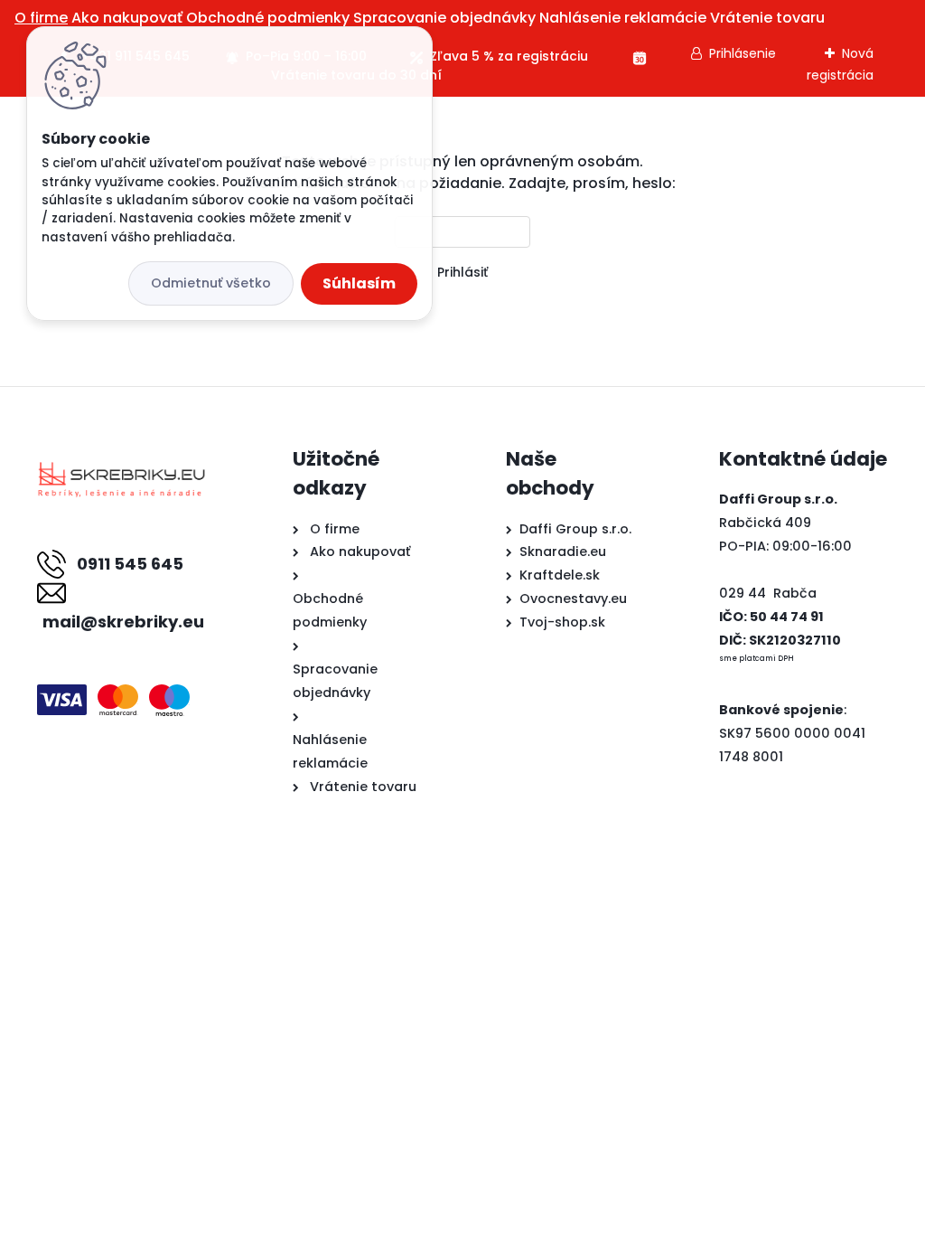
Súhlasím (359, 283)
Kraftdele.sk (559, 575)
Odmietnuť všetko (211, 283)
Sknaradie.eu (562, 551)
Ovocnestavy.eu (573, 598)
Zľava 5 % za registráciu (509, 56)
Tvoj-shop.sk (562, 622)
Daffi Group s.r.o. (575, 529)
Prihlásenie (742, 53)
